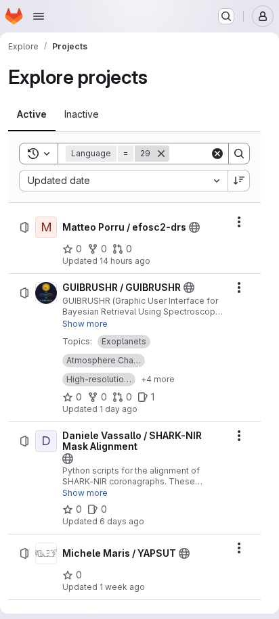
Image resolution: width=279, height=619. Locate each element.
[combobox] (123, 180)
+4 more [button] (158, 379)
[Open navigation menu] (38, 16)
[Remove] (161, 153)
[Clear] (217, 153)
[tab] (32, 114)
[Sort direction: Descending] (239, 180)
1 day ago (118, 409)
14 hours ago (125, 261)
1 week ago (122, 587)
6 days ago (122, 521)
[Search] (239, 153)
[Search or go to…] (226, 16)
